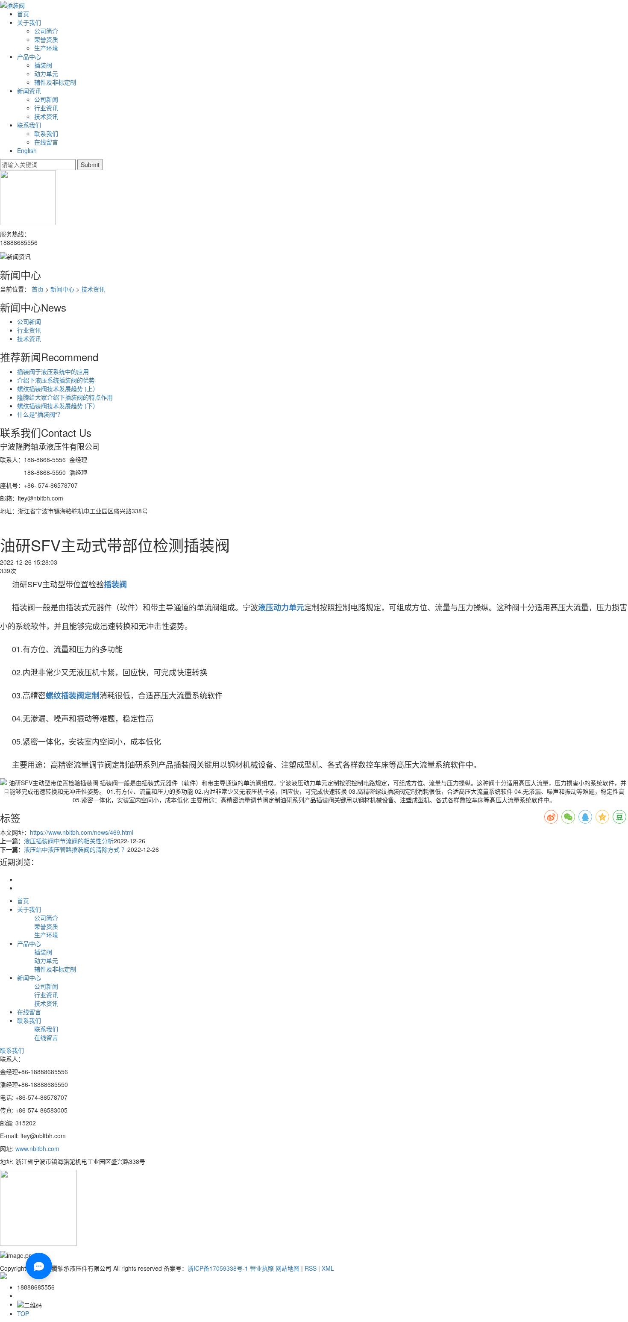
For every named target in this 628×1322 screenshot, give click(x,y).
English (27, 150)
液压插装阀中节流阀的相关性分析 (69, 840)
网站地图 (287, 1268)
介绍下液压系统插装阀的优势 (56, 380)
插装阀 (43, 65)
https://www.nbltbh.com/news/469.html (81, 832)
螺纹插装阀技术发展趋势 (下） (58, 405)
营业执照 (262, 1268)
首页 (23, 13)
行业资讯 (46, 107)
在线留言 (46, 142)
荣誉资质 (46, 39)
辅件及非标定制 (55, 82)
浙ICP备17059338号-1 (218, 1268)
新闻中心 (62, 289)
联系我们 (29, 125)
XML (328, 1268)
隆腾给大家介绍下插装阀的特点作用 (65, 397)
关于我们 (29, 22)
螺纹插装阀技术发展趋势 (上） (58, 388)
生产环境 (46, 48)
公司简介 (46, 30)
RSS (311, 1268)
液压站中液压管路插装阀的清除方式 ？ (75, 849)
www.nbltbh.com (38, 1148)
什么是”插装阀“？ (40, 414)
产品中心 (29, 56)
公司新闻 (46, 99)
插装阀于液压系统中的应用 (53, 371)
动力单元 (46, 73)
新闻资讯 (29, 90)
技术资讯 (46, 116)
